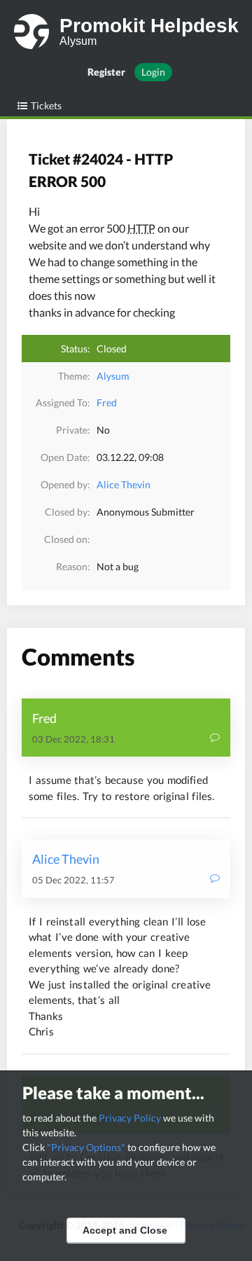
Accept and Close (125, 1230)
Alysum (113, 376)
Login (153, 72)
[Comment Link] (215, 738)
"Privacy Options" (86, 1147)
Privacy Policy (130, 1118)
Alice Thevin (123, 484)
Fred (107, 402)
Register (106, 72)
